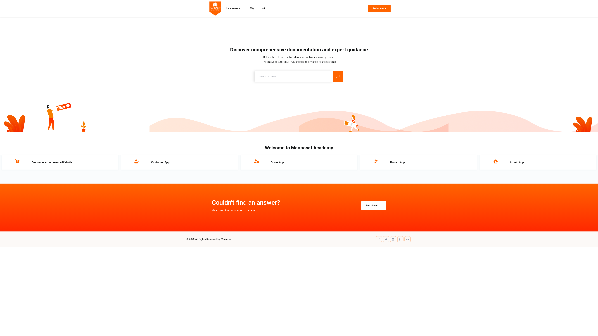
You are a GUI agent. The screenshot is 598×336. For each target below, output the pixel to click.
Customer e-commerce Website (51, 162)
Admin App (517, 162)
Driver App (277, 162)
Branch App (397, 162)
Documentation (233, 8)
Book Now (372, 205)
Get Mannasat (379, 8)
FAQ (252, 8)
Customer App (160, 162)
